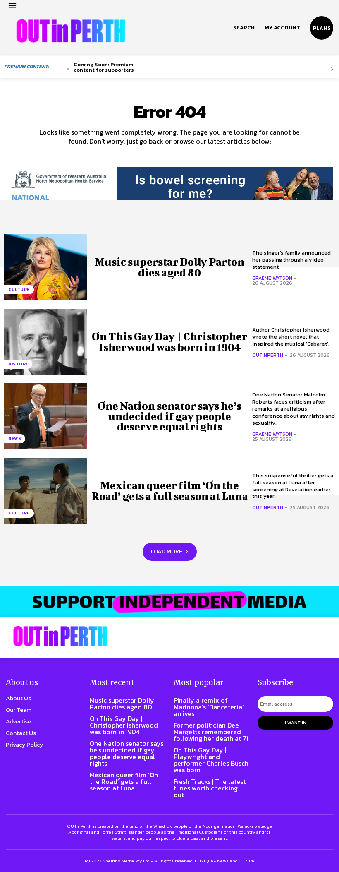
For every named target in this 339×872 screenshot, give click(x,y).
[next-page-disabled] (332, 69)
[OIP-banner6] (169, 601)
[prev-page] (68, 69)
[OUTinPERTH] (71, 31)
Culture (19, 289)
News (14, 438)
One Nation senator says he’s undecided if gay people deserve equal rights (169, 416)
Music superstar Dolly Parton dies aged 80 (169, 267)
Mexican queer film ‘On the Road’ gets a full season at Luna (169, 490)
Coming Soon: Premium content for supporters (104, 67)
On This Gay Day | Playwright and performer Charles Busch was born (211, 760)
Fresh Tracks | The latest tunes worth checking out (210, 788)
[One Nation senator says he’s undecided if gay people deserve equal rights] (45, 416)
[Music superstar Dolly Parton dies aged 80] (45, 267)
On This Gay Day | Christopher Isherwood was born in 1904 (169, 341)
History (18, 364)
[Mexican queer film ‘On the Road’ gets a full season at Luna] (45, 491)
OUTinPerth (267, 355)
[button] (244, 28)
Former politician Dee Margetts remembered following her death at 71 (211, 731)
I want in (295, 722)
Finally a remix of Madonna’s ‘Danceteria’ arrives (209, 706)
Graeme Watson (272, 278)
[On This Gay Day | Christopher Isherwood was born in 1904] (45, 342)
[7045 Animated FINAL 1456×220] (169, 191)
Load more (166, 551)
